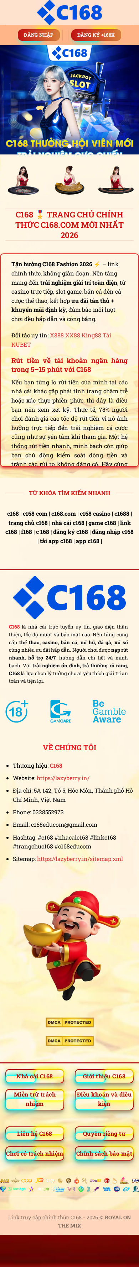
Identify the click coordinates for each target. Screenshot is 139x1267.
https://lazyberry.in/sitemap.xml (80, 858)
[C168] (69, 12)
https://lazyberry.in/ (63, 778)
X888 (57, 335)
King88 (91, 335)
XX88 (72, 335)
